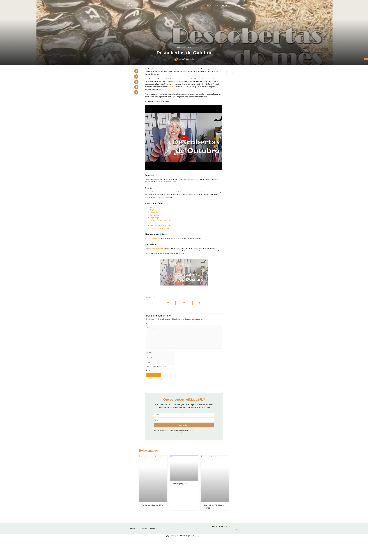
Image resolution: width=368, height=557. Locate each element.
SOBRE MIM (236, 5)
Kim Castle (153, 223)
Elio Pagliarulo (154, 215)
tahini (189, 179)
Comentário (151, 324)
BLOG (216, 5)
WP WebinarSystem (152, 238)
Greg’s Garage (154, 218)
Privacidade (233, 527)
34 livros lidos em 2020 (152, 505)
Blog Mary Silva (155, 210)
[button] (136, 71)
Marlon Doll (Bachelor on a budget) (161, 225)
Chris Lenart (154, 212)
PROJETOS (225, 5)
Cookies (235, 529)
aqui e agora (174, 81)
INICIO (209, 5)
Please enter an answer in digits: (157, 366)
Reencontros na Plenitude (156, 248)
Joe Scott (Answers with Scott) (160, 220)
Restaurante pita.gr (164, 192)
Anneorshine (154, 207)
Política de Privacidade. (183, 433)
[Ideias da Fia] (129, 5)
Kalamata (161, 197)
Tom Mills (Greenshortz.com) (159, 228)
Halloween (170, 87)
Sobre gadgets (180, 484)
